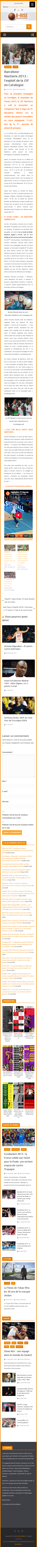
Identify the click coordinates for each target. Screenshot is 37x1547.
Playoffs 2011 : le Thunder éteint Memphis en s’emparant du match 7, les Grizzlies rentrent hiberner (16, 992)
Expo (13, 1283)
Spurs (6, 1346)
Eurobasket (15, 1149)
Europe (15, 66)
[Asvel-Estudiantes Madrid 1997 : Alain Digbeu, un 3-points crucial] (18, 661)
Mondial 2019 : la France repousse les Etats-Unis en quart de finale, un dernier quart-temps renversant (25, 1196)
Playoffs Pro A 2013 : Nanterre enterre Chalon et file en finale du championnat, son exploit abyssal (22, 558)
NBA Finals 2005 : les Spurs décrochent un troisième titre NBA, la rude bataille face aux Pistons (16, 878)
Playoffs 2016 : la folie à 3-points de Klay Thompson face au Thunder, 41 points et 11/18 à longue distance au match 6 (18, 928)
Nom (4, 781)
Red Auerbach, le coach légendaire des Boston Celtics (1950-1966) (24, 1377)
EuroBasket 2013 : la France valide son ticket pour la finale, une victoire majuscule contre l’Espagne (18, 1162)
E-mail (5, 791)
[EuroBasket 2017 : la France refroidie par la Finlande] (9, 1247)
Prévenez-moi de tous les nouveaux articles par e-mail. (17, 826)
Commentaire (7, 752)
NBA (26, 1342)
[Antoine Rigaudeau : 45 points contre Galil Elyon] (18, 627)
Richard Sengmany (20, 89)
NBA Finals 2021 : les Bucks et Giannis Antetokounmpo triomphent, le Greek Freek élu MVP (17, 850)
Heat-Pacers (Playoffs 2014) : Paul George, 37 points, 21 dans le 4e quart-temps (17, 608)
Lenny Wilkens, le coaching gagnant (22, 1421)
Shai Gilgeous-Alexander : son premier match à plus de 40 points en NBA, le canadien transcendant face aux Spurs (17, 858)
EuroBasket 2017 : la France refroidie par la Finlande (24, 1246)
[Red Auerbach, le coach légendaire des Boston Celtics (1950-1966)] (9, 1379)
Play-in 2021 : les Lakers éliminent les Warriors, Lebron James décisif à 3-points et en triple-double (17, 960)
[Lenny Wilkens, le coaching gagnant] (9, 1423)
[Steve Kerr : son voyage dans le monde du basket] (18, 1331)
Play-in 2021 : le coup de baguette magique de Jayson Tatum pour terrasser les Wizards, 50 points (17, 968)
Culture (7, 1283)
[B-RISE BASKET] (18, 14)
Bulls (14, 1342)
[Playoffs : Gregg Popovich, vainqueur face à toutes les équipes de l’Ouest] (9, 1409)
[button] (7, 1024)
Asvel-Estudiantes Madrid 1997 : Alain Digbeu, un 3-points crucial (16, 683)
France (24, 1149)
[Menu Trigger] (32, 4)
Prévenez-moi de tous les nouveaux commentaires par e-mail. (15, 816)
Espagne (7, 1149)
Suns (12, 1346)
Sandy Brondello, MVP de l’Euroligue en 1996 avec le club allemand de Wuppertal (25, 1392)
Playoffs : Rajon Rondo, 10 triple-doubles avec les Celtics (20, 600)
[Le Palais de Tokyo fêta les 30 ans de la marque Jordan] (18, 1271)
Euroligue (8, 66)
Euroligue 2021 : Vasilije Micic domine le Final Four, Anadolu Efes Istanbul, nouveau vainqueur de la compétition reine (18, 944)
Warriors (19, 1346)
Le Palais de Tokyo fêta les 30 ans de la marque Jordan (17, 1291)
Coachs (20, 1342)
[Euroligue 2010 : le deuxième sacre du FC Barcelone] (9, 575)
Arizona (7, 1342)
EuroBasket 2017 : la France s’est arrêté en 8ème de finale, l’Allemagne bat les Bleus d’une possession (25, 1214)
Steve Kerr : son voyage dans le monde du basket (18, 1353)
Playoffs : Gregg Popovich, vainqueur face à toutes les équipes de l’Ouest (25, 1408)
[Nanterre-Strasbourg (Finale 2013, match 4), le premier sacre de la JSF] (9, 548)
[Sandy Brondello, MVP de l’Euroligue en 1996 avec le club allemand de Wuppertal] (9, 1393)
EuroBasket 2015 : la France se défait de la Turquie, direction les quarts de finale (24, 1231)
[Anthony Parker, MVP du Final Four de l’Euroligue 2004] (18, 698)
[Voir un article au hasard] (32, 34)
